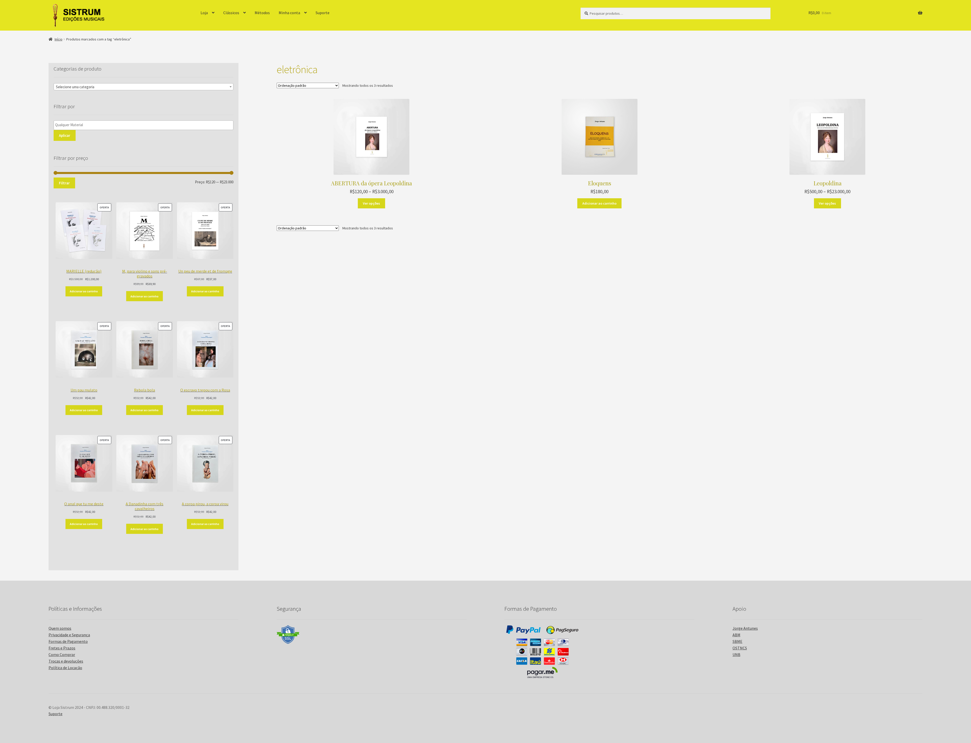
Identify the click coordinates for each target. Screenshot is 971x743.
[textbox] (143, 87)
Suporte (322, 12)
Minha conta (289, 12)
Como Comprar (62, 654)
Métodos (262, 12)
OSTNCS (740, 647)
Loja (204, 12)
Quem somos (60, 628)
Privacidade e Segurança (69, 634)
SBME (737, 641)
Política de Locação (65, 667)
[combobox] (143, 86)
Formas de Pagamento (68, 641)
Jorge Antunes (745, 628)
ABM (736, 634)
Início (58, 39)
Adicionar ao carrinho (599, 203)
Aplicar (64, 135)
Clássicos (231, 12)
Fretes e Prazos (62, 647)
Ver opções (371, 203)
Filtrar (64, 183)
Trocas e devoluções (66, 661)
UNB (736, 654)
